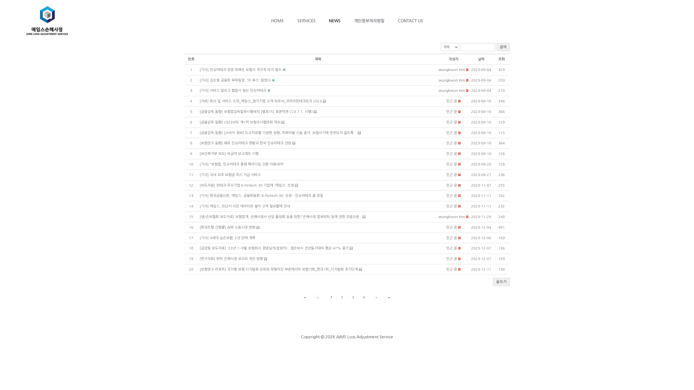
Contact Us (410, 21)
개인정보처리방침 (369, 21)
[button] (451, 70)
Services (306, 21)
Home (277, 21)
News (334, 21)
